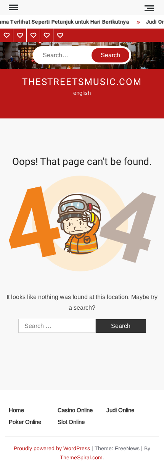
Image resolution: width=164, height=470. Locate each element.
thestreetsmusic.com (82, 82)
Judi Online (120, 410)
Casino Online (75, 410)
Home (16, 410)
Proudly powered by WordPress (52, 448)
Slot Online (71, 422)
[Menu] (12, 7)
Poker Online (25, 422)
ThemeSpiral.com (81, 457)
